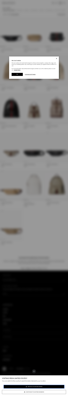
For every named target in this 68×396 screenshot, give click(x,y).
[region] (34, 68)
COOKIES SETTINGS (30, 74)
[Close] (34, 371)
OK (17, 74)
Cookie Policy (17, 70)
